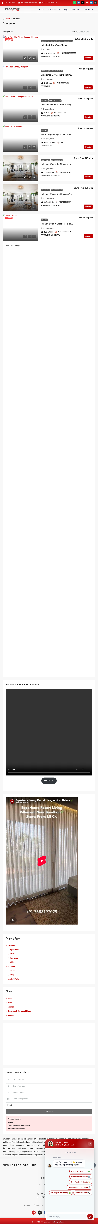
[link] (20, 49)
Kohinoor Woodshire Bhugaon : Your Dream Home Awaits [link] (67, 164)
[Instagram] (95, 2)
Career (27, 1205)
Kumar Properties (55, 100)
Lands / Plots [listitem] (13, 979)
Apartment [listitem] (14, 949)
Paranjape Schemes (56, 71)
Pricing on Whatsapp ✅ (61, 1193)
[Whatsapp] (74, 2)
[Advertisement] (49, 1044)
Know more (49, 780)
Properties (52, 9)
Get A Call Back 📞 (82, 1193)
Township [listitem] (14, 958)
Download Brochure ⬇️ (80, 1177)
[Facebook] (78, 2)
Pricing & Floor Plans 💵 (80, 1171)
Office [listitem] (12, 970)
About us (75, 9)
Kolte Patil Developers (65, 41)
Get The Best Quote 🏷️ (80, 1182)
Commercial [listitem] (13, 966)
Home (41, 9)
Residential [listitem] (12, 945)
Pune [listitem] (10, 998)
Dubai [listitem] (10, 1003)
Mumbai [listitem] (11, 1007)
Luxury (43, 41)
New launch (52, 41)
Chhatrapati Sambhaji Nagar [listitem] (20, 1011)
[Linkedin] (91, 2)
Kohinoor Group (56, 160)
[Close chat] (90, 1144)
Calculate (49, 1111)
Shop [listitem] (12, 975)
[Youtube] (87, 2)
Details (88, 58)
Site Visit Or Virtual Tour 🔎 (79, 1187)
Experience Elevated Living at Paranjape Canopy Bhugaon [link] (67, 75)
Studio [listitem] (13, 954)
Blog (66, 9)
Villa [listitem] (12, 962)
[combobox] (87, 31)
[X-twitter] (82, 2)
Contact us (88, 9)
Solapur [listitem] (11, 1015)
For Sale (44, 71)
